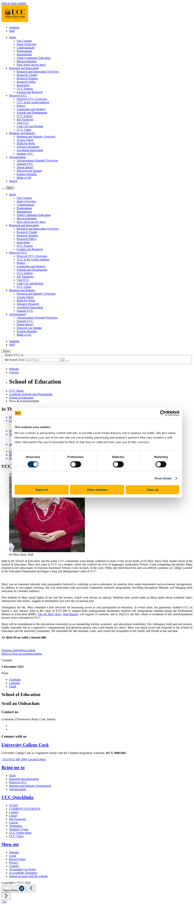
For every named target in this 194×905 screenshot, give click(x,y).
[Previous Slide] (31, 888)
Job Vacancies (25, 119)
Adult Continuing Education (34, 57)
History (21, 105)
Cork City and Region (30, 126)
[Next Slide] (6, 896)
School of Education (21, 397)
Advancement (17, 789)
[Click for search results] (67, 360)
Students (14, 27)
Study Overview (26, 44)
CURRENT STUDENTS (24, 808)
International (24, 54)
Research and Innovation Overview (38, 71)
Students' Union (18, 829)
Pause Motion (11, 890)
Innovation (23, 85)
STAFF (13, 805)
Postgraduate (24, 51)
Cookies (14, 866)
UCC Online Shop (20, 832)
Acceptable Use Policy (22, 869)
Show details (163, 478)
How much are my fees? (31, 64)
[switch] (75, 464)
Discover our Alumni (29, 170)
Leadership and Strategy (31, 109)
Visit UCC (23, 122)
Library (13, 815)
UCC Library (25, 116)
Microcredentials (27, 61)
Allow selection (97, 489)
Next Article (28, 650)
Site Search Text (15, 359)
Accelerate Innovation (30, 150)
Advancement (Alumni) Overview (37, 160)
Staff (12, 30)
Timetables (15, 825)
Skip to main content (14, 3)
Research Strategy (27, 78)
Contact (13, 812)
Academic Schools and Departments (30, 394)
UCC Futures (25, 88)
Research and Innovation (24, 779)
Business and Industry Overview (36, 136)
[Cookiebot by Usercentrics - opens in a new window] (162, 413)
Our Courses (24, 40)
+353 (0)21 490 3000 (14, 759)
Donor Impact (25, 167)
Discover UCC (18, 782)
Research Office (26, 81)
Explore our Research (30, 92)
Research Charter (27, 75)
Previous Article (11, 650)
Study (12, 775)
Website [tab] (14, 369)
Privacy (13, 862)
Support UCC (25, 153)
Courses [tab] (14, 372)
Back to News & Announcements (22, 653)
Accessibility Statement (23, 872)
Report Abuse (17, 859)
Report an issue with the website (28, 876)
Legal (12, 855)
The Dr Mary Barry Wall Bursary (58, 614)
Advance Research (28, 146)
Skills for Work (26, 143)
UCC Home (16, 390)
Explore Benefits (27, 174)
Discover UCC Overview (32, 99)
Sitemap (14, 852)
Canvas (13, 822)
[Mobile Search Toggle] (3, 188)
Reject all (42, 489)
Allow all (152, 489)
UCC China (24, 129)
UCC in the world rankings (33, 102)
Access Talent (25, 140)
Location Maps (37, 759)
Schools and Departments (32, 112)
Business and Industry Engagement (30, 785)
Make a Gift (24, 177)
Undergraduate (25, 47)
